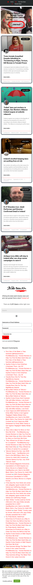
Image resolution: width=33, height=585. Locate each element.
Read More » (7, 77)
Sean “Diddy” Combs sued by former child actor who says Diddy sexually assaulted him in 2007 (19, 512)
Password (5, 328)
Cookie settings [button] (7, 581)
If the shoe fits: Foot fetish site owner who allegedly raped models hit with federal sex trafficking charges (18, 496)
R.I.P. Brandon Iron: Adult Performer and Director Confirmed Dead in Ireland (14, 209)
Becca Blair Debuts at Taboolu (16, 396)
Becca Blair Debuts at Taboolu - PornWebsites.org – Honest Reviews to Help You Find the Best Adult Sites (18, 392)
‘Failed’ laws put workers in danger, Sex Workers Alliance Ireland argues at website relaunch (16, 110)
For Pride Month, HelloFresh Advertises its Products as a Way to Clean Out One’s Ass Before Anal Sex (18, 529)
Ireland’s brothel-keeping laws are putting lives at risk (16, 160)
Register (17, 341)
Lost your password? (8, 341)
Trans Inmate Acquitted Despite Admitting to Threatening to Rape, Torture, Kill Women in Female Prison (16, 59)
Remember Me (7, 334)
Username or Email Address (10, 322)
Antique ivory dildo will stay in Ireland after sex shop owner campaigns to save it (16, 258)
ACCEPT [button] (17, 581)
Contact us (25, 298)
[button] (16, 316)
